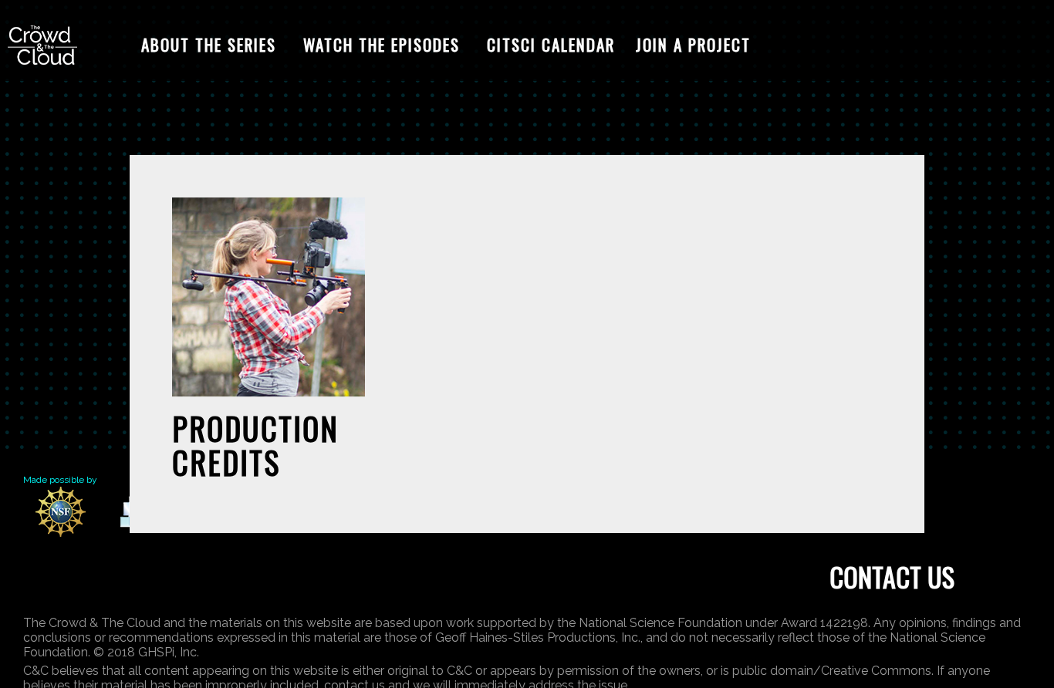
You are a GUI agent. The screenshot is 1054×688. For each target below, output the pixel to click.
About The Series (208, 44)
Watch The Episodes (381, 44)
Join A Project (693, 44)
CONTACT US (891, 576)
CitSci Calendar (551, 44)
